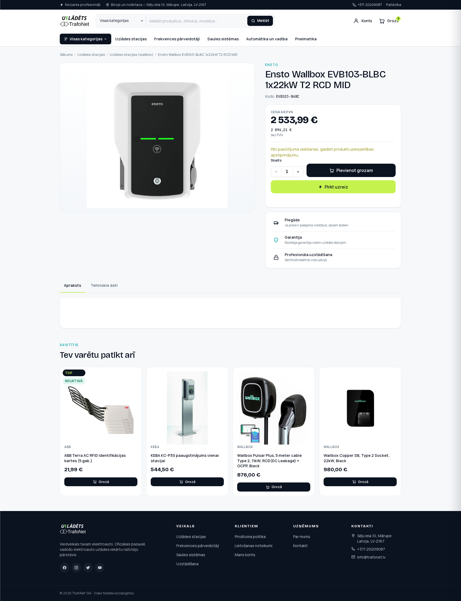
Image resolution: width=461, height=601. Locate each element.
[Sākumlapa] (73, 530)
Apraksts (72, 285)
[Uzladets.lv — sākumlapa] (74, 20)
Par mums (301, 536)
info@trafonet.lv (371, 557)
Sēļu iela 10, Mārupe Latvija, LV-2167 (374, 538)
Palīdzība (393, 4)
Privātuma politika (250, 536)
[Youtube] (100, 567)
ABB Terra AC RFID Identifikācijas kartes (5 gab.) (95, 458)
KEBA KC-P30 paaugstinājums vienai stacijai (185, 458)
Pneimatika (306, 38)
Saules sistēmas (223, 38)
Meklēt (263, 20)
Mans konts (245, 554)
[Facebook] (64, 567)
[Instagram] (76, 567)
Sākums (66, 54)
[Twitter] (88, 567)
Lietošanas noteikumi (253, 545)
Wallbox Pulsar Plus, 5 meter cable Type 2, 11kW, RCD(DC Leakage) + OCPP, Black (269, 460)
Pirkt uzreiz (336, 187)
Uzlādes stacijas (131, 38)
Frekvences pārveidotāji (177, 38)
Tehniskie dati (104, 285)
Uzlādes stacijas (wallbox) (131, 54)
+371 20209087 (370, 4)
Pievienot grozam (354, 170)
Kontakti (300, 545)
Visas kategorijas (86, 38)
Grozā (104, 481)
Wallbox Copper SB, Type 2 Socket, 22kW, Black (357, 458)
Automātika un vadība (267, 38)
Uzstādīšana (187, 563)
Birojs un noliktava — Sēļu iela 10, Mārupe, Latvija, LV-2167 (158, 4)
